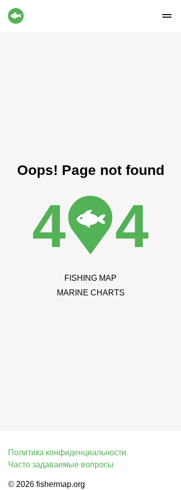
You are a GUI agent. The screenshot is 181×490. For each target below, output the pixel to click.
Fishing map (90, 278)
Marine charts (91, 292)
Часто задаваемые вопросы (61, 464)
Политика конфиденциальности (67, 452)
